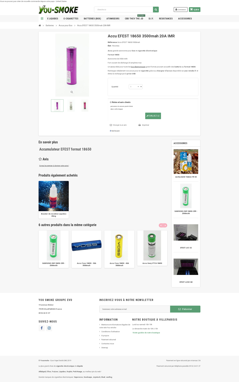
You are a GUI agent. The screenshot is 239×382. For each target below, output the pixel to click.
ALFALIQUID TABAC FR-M (186, 177)
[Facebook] (42, 328)
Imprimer (145, 125)
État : (110, 46)
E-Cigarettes (71, 18)
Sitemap (104, 348)
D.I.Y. (151, 18)
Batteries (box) (92, 18)
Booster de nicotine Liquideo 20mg (53, 215)
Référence (112, 42)
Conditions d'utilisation (110, 332)
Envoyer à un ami (120, 125)
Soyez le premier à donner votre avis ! (54, 166)
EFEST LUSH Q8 (186, 282)
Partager (115, 131)
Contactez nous (107, 344)
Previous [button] (161, 225)
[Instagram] (49, 328)
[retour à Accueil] (40, 25)
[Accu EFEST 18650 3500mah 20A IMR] (57, 105)
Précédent (41, 105)
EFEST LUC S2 (186, 248)
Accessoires (185, 18)
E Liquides (52, 18)
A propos (105, 336)
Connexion (181, 10)
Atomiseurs (112, 18)
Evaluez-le (154, 116)
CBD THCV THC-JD (135, 17)
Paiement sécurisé (108, 340)
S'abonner (186, 309)
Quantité (114, 87)
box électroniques (138, 67)
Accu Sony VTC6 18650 (152, 263)
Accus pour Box (65, 25)
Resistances (166, 18)
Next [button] (165, 225)
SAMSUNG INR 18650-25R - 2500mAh (185, 212)
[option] (53, 200)
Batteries (50, 25)
